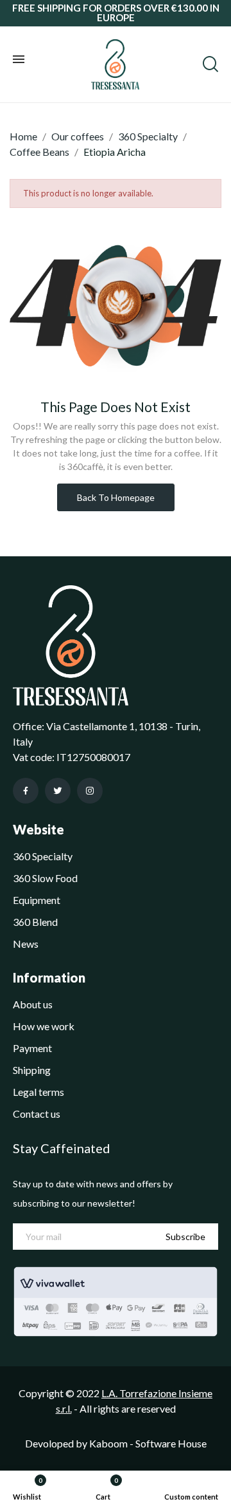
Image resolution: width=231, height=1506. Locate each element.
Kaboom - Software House (148, 1443)
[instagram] (90, 791)
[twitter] (58, 791)
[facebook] (25, 791)
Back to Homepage (116, 497)
